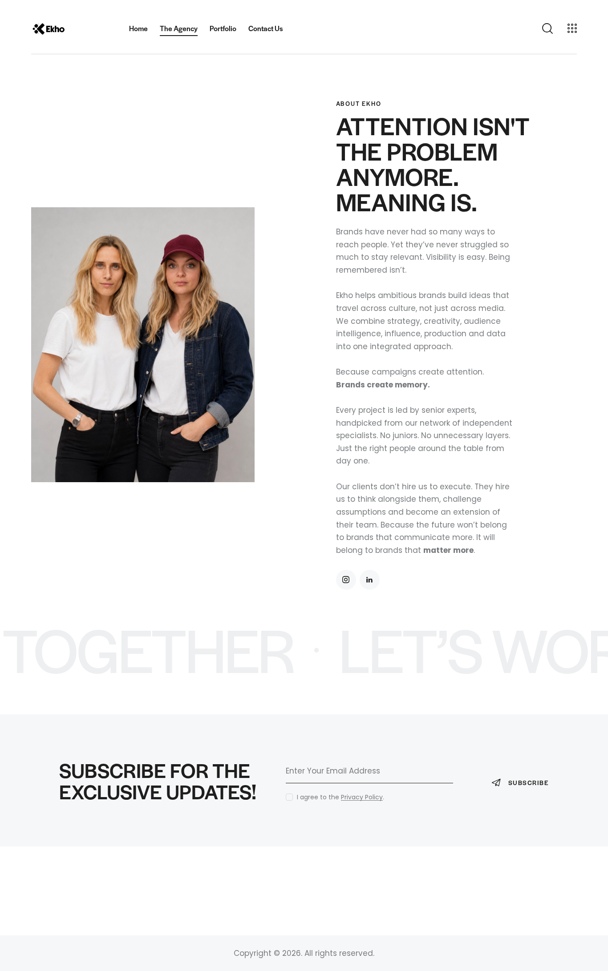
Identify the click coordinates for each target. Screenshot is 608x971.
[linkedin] (370, 580)
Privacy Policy (362, 797)
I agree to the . (340, 797)
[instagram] (346, 580)
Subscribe (528, 782)
